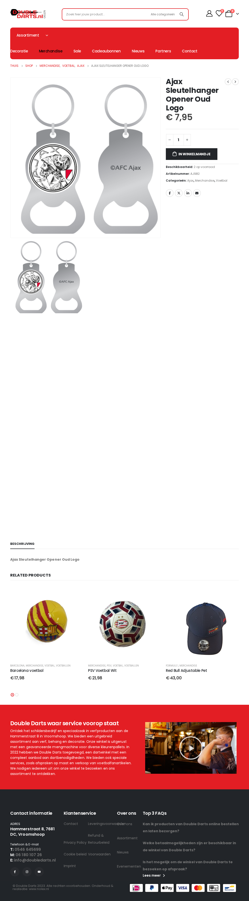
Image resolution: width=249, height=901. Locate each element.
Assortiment (127, 838)
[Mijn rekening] (209, 13)
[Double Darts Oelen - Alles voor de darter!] (27, 13)
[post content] (46, 622)
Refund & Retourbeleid (98, 839)
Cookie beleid (75, 854)
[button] (12, 695)
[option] (85, 276)
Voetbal (221, 180)
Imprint (70, 865)
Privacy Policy (75, 842)
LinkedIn (188, 193)
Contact (189, 51)
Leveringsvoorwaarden (100, 823)
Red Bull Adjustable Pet (186, 670)
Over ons (124, 824)
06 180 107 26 (29, 855)
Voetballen (63, 665)
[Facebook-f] (14, 871)
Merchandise (50, 51)
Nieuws (138, 51)
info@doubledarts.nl (35, 860)
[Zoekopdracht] (181, 14)
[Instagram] (27, 871)
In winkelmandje (194, 154)
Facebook (170, 193)
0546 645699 (28, 849)
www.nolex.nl (39, 889)
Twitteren (179, 193)
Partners (163, 51)
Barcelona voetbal (27, 670)
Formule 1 (172, 665)
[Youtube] (39, 871)
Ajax (190, 180)
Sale (77, 51)
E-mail (197, 193)
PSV (109, 665)
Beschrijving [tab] (22, 543)
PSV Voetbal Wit (102, 670)
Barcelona (17, 665)
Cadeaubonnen (106, 51)
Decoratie (19, 51)
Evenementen (129, 866)
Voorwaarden (99, 854)
